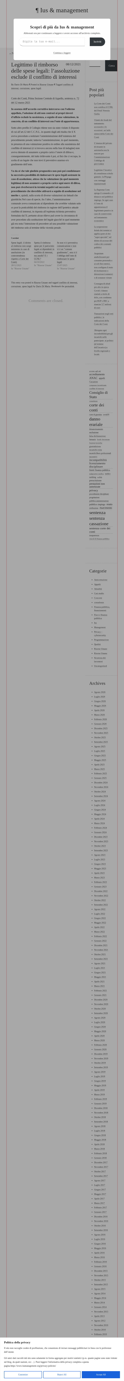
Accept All (101, 1374)
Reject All (61, 1374)
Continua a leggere (62, 53)
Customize (23, 1374)
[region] (62, 1359)
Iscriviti (97, 41)
